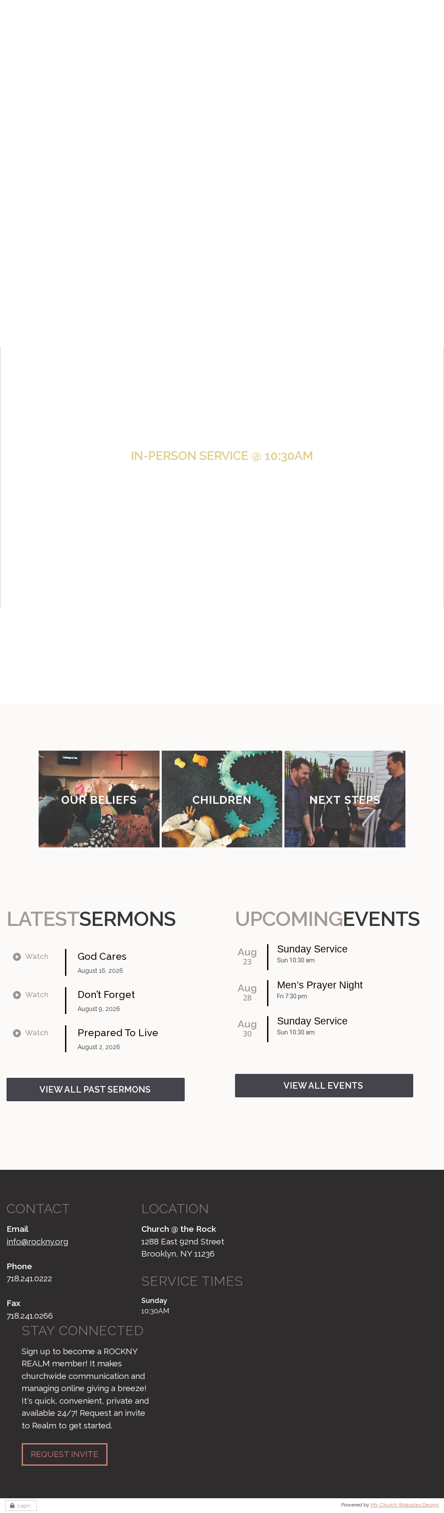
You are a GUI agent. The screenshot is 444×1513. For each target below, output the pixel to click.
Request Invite (64, 1454)
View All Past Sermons (94, 1089)
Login (24, 1506)
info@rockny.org (37, 1241)
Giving (393, 18)
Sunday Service (312, 949)
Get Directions (225, 514)
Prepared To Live (118, 1032)
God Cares (102, 956)
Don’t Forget (106, 994)
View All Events (323, 1085)
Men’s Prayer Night (319, 985)
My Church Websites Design (405, 1505)
